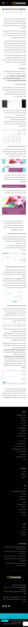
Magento (24, 477)
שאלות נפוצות (23, 532)
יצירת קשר (24, 515)
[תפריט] (4, 3)
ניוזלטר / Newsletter (21, 457)
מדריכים (24, 529)
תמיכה (24, 524)
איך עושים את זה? (8, 397)
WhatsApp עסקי (22, 428)
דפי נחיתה (24, 420)
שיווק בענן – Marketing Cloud (19, 491)
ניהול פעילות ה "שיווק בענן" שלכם (19, 449)
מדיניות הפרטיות (22, 509)
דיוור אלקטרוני (23, 417)
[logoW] (16, 3)
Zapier (24, 471)
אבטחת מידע (23, 494)
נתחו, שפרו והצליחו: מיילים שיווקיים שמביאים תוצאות (15, 556)
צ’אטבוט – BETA (22, 441)
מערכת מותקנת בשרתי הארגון (19, 446)
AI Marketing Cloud (21, 415)
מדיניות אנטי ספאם (22, 504)
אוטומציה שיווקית (22, 433)
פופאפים (24, 425)
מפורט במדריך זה (17, 96)
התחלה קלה (23, 535)
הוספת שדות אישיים (14, 9)
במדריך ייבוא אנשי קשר (17, 340)
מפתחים (24, 502)
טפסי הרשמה (23, 423)
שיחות (24, 438)
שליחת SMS (23, 430)
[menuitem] (7, 3)
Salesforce (23, 474)
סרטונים (24, 527)
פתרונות (24, 412)
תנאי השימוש (23, 507)
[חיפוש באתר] (7, 3)
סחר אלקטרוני (23, 454)
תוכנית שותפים (23, 499)
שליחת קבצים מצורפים (21, 444)
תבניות (24, 459)
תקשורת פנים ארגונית (21, 451)
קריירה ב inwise (22, 496)
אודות (25, 489)
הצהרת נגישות (23, 512)
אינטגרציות (23, 468)
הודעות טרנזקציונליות (21, 436)
